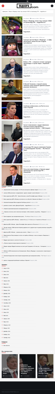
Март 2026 (6, 284)
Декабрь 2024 (7, 331)
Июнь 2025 (6, 312)
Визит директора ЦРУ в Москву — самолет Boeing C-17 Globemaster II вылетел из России (25, 219)
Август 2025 (6, 306)
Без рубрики (26, 18)
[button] (50, 352)
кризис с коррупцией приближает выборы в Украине (16, 260)
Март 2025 (6, 321)
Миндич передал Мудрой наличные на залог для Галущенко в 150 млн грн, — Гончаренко (25, 246)
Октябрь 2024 (7, 337)
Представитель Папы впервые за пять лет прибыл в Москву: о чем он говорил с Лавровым (26, 235)
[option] (10, 366)
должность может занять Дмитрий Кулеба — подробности (18, 205)
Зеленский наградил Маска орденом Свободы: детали (17, 202)
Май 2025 (6, 315)
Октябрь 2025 (7, 299)
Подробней (26, 31)
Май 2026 (6, 277)
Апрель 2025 (7, 318)
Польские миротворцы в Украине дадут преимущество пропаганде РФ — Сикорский (36, 171)
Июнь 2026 (6, 274)
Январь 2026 (7, 290)
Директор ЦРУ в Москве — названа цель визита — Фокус (17, 232)
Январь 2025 (7, 328)
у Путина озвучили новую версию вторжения (15, 243)
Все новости (7, 345)
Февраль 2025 (7, 325)
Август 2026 (6, 268)
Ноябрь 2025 (7, 296)
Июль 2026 (6, 271)
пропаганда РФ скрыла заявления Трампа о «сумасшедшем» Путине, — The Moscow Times (37, 149)
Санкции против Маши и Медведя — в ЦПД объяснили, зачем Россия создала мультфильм (37, 41)
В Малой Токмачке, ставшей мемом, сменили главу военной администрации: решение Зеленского (36, 85)
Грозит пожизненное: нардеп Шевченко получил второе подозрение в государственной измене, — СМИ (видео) (36, 126)
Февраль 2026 (7, 287)
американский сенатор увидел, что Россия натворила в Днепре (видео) (21, 189)
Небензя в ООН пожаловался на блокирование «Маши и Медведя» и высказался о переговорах (27, 251)
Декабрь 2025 (7, 293)
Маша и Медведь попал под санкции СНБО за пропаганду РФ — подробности (27, 11)
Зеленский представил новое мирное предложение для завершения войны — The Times (25, 255)
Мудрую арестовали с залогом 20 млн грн (14, 240)
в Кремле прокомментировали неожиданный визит (16, 208)
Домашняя (5, 11)
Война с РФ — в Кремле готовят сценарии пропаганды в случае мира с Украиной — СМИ (37, 63)
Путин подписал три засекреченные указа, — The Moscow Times (18, 216)
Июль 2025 (6, 309)
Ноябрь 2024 (7, 334)
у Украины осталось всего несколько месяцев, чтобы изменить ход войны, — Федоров (25, 211)
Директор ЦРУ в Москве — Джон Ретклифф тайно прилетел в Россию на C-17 (22, 224)
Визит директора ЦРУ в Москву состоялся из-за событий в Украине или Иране (23, 199)
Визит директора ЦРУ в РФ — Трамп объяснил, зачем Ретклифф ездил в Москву (23, 196)
